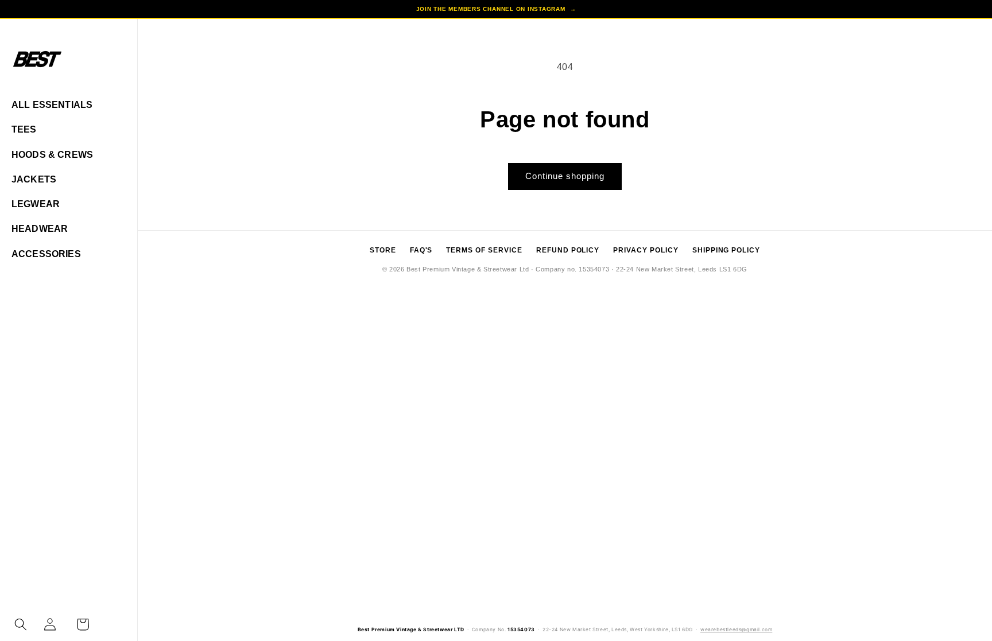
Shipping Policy (726, 250)
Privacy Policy (645, 250)
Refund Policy (567, 250)
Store (383, 250)
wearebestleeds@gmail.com (736, 629)
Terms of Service (484, 250)
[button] (20, 624)
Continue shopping (564, 176)
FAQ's (421, 250)
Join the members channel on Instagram (496, 9)
